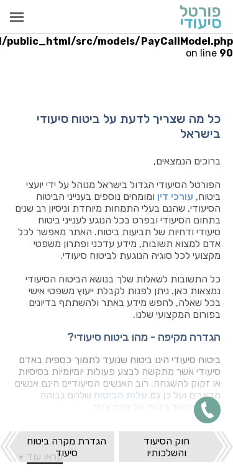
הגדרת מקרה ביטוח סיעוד (66, 447)
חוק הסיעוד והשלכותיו (167, 447)
